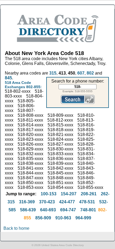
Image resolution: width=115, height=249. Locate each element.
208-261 (89, 194)
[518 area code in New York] (57, 40)
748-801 (88, 210)
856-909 (43, 218)
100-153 (48, 194)
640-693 (48, 210)
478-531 (87, 202)
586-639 (28, 210)
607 (81, 73)
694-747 (68, 210)
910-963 (63, 218)
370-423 (47, 202)
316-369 (27, 202)
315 (52, 73)
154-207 (68, 194)
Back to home (16, 228)
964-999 (83, 218)
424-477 (67, 202)
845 (8, 78)
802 (90, 73)
